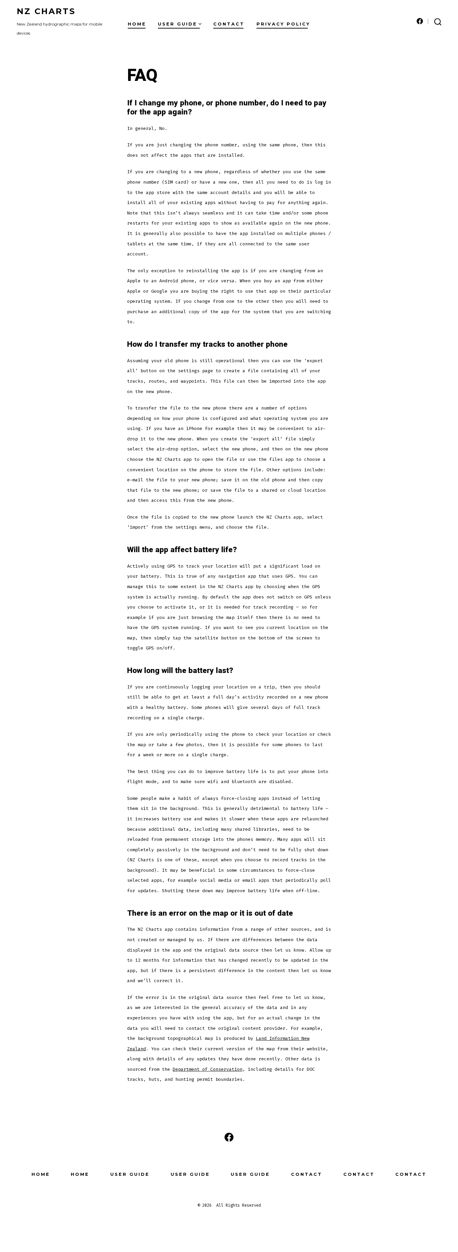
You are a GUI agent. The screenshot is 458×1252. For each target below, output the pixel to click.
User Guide (177, 24)
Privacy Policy (283, 24)
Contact (228, 24)
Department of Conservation (207, 1069)
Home (137, 24)
